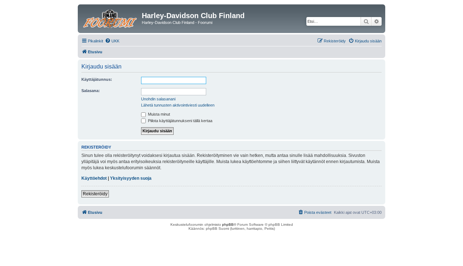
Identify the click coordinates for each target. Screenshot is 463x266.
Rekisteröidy (95, 193)
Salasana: (90, 90)
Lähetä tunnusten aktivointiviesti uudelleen (177, 105)
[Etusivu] (111, 17)
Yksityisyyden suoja (131, 178)
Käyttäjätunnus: (96, 79)
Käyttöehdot (94, 178)
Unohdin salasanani (158, 99)
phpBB (228, 224)
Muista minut (158, 114)
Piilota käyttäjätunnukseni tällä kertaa (179, 121)
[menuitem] (112, 41)
